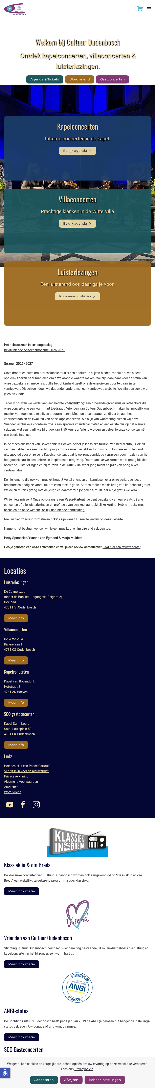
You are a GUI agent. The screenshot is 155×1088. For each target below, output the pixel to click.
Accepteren (44, 1080)
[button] (149, 8)
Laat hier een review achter (121, 547)
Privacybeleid (83, 1069)
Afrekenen (11, 787)
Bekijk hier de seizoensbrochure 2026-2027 (34, 350)
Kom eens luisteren (75, 296)
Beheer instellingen (105, 1080)
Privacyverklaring (16, 776)
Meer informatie (21, 891)
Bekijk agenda (75, 151)
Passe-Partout (75, 499)
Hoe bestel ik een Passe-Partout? (27, 766)
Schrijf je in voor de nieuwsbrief (26, 771)
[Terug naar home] (15, 7)
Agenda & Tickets (44, 79)
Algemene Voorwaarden (21, 782)
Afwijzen (71, 1080)
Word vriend (79, 79)
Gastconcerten (112, 79)
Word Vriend (12, 792)
